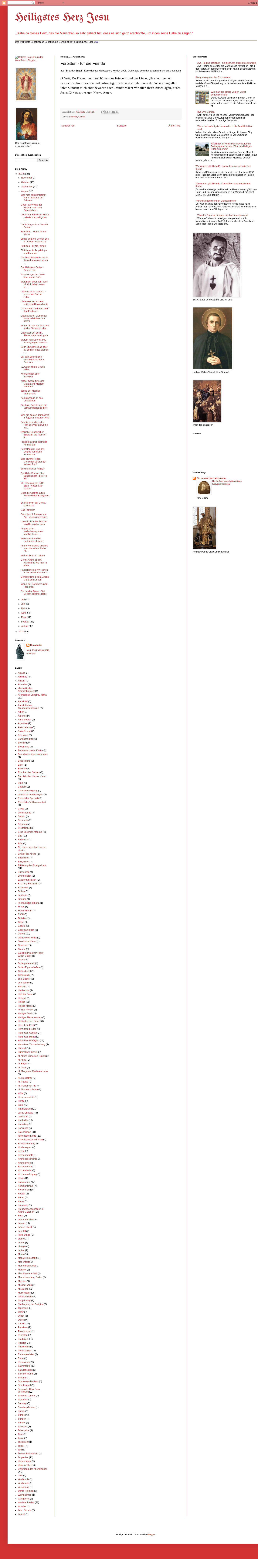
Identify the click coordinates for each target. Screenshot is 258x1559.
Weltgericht (23, 1498)
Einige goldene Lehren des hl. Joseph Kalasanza (35, 240)
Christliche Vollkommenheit (32, 802)
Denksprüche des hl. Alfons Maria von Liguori (35, 578)
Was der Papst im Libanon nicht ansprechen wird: (222, 215)
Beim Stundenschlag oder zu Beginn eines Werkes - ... (35, 350)
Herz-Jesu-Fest (26, 1025)
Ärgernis (22, 716)
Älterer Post (174, 125)
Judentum (23, 1116)
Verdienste (23, 1483)
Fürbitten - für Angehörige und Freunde (34, 251)
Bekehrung (23, 746)
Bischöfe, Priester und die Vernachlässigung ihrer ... (34, 408)
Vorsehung (23, 1487)
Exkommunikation (27, 879)
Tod (20, 1449)
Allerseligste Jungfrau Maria (32, 695)
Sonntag (22, 1403)
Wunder (22, 1506)
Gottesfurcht (24, 975)
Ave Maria (23, 735)
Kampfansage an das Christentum (32, 399)
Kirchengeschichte (27, 1159)
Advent (21, 680)
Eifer (20, 843)
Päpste (21, 1323)
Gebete (81, 117)
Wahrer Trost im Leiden (33, 555)
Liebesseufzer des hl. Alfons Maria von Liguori (35, 334)
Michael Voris (25, 1285)
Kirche (21, 1151)
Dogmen (22, 824)
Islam (20, 1105)
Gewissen (23, 945)
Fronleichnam (25, 910)
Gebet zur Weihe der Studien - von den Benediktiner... (31, 207)
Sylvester (22, 1426)
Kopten (21, 1193)
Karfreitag (23, 1124)
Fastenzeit (23, 887)
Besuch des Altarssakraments (33, 754)
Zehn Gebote (24, 1510)
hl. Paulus (23, 1081)
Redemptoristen (26, 1354)
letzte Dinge (24, 1235)
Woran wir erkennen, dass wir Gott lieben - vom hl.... (34, 284)
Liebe (21, 1238)
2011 (21, 631)
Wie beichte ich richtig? (33, 468)
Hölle (20, 1093)
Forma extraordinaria (28, 903)
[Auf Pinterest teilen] (117, 112)
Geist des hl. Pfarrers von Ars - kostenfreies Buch (34, 515)
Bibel (20, 765)
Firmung (22, 899)
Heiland (22, 998)
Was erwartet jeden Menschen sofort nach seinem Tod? (33, 462)
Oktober (25, 182)
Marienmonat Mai (27, 1265)
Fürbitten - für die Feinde (33, 246)
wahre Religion (26, 1491)
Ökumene (23, 1308)
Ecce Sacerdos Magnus (30, 832)
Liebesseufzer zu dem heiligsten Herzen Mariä (34, 302)
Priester (22, 1343)
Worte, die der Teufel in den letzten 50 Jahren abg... (35, 327)
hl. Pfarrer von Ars (27, 1085)
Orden (21, 1316)
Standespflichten (26, 1407)
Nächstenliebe (25, 1296)
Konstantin (36, 645)
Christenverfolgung (28, 790)
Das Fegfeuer (28, 510)
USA (20, 1475)
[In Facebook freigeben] (113, 112)
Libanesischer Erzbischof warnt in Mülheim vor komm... (34, 318)
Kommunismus (25, 1186)
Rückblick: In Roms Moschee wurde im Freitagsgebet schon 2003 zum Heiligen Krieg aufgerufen (231, 146)
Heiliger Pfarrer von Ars (30, 1017)
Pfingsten (23, 1335)
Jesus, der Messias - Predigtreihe (31, 392)
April (23, 612)
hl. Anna (22, 1059)
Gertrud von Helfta (27, 937)
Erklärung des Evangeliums (32, 865)
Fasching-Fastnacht (28, 883)
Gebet (21, 922)
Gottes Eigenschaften (29, 967)
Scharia (22, 1377)
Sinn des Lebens (26, 1395)
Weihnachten (25, 1495)
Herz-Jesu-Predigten (28, 1040)
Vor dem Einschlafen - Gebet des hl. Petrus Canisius (32, 359)
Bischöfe (22, 768)
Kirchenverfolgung (27, 1174)
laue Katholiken (26, 1219)
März (24, 617)
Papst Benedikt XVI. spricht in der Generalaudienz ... (35, 571)
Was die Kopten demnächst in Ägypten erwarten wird (35, 416)
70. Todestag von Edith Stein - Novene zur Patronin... (32, 486)
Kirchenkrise (24, 1163)
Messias (22, 1281)
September (27, 186)
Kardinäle (23, 1120)
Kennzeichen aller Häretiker (30, 375)
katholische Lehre (27, 1136)
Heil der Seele (25, 994)
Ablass (21, 673)
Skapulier (23, 1399)
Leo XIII (22, 1231)
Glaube (21, 949)
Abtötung (22, 676)
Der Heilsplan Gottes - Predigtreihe (32, 268)
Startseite (122, 125)
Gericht (21, 933)
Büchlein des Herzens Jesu (32, 776)
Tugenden (23, 1457)
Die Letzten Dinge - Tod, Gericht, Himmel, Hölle (34, 592)
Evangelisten (24, 876)
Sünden (22, 1419)
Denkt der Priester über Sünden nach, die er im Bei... (34, 476)
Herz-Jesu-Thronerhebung (31, 1044)
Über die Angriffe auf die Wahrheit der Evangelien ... (35, 496)
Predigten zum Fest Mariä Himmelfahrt (34, 443)
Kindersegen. (25, 1147)
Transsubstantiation (28, 1453)
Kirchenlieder (25, 1170)
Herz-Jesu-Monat (27, 1036)
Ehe (20, 835)
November (26, 177)
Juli (23, 599)
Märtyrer (22, 1269)
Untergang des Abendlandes (32, 1469)
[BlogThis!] (106, 112)
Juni (23, 604)
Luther (21, 1250)
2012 (21, 174)
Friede (21, 906)
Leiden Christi (25, 1227)
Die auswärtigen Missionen (211, 478)
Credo (21, 808)
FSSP (21, 914)
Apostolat (23, 701)
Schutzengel (24, 1385)
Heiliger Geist (25, 1013)
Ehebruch (23, 839)
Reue (21, 1358)
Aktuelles (22, 684)
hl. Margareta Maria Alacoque (33, 1071)
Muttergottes (24, 1292)
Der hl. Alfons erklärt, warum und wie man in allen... (34, 563)
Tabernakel (23, 1430)
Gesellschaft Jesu (27, 941)
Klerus (21, 1178)
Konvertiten (24, 1189)
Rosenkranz (24, 1362)
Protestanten (24, 1350)
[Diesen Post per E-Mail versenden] (103, 112)
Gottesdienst (24, 971)
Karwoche (23, 1128)
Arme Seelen (24, 719)
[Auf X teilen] (110, 112)
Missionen (23, 1289)
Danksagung (24, 812)
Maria (21, 1254)
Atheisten (23, 723)
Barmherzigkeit (25, 739)
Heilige (21, 1002)
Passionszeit (24, 1331)
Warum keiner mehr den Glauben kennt (215, 200)
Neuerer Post (68, 125)
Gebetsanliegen (26, 930)
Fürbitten (73, 117)
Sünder (21, 1422)
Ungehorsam (24, 1461)
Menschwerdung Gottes (30, 1277)
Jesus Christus (25, 1112)
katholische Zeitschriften (30, 1139)
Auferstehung (25, 727)
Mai (23, 608)
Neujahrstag (24, 1300)
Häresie (22, 986)
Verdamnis (23, 1479)
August (25, 191)
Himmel (22, 1048)
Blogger (151, 1534)
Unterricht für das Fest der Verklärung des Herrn (34, 522)
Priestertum (24, 1346)
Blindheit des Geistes (29, 772)
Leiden (21, 1223)
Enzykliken (23, 861)
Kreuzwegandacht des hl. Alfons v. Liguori (31, 1210)
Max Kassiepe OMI (27, 1273)
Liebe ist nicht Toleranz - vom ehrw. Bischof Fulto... (33, 294)
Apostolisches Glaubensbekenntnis (28, 706)
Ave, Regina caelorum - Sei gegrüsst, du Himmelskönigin (226, 63)
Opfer (21, 1312)
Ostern (21, 1319)
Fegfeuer (22, 895)
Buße (20, 783)
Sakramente (24, 1366)
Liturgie (22, 1246)
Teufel (21, 1446)
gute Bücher (24, 979)
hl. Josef (22, 1067)
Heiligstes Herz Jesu (62, 17)
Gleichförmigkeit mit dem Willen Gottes (30, 954)
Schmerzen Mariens (28, 1381)
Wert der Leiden (26, 1502)
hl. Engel (22, 1063)
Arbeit (21, 712)
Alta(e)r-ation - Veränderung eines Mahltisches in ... (32, 531)
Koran (21, 1197)
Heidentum (23, 990)
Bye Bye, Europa (206, 112)
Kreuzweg (23, 1205)
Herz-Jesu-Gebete (27, 1032)
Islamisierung (25, 1108)
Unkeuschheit (25, 1465)
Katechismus (24, 1132)
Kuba (20, 1215)
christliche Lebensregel (30, 794)
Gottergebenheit (26, 963)
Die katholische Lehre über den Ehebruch (35, 310)
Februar (25, 621)
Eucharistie (23, 872)
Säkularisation (25, 1370)
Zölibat (21, 1514)
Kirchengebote (25, 1155)
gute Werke (24, 982)
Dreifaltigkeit (24, 828)
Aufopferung (24, 731)
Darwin (21, 816)
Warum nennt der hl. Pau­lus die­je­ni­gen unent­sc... (35, 341)
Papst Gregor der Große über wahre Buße (33, 276)
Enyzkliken (23, 857)
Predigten (23, 1339)
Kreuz (21, 1201)
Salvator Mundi (25, 1373)
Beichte (22, 742)
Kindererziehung (26, 1143)
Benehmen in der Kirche (30, 750)
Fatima (21, 891)
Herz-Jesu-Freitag (27, 1029)
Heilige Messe (25, 1006)
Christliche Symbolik (28, 798)
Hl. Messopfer (25, 1078)
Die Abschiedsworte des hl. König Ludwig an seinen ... (35, 260)
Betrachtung (24, 761)
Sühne (21, 1411)
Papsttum (23, 1327)
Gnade (21, 959)
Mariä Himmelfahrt (27, 1258)
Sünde (21, 1415)
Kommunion (24, 1182)
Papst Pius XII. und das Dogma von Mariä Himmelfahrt (32, 452)
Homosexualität (26, 1097)
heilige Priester (25, 1009)
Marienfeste (24, 1262)
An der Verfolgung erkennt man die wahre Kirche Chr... (34, 548)
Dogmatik (23, 820)
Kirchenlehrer (25, 1166)
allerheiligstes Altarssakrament (26, 689)
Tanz (20, 1434)
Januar (25, 626)
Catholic (22, 786)
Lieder (21, 1242)
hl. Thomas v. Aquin (28, 1089)
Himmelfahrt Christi (28, 1052)
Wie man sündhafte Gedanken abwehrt (32, 539)
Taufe (21, 1438)
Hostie (21, 1101)
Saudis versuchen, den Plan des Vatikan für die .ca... (34, 425)
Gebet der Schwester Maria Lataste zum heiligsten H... (35, 217)
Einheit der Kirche (27, 854)
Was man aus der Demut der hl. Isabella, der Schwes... (33, 198)
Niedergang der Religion (30, 1304)
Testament (23, 1442)
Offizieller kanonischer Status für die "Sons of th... (33, 435)
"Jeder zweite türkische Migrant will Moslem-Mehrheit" (33, 384)
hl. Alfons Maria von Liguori (32, 1056)
